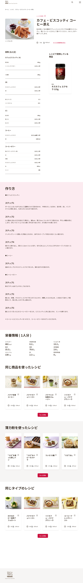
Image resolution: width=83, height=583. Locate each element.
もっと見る (43, 415)
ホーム (7, 9)
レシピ (12, 9)
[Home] (11, 2)
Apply (72, 2)
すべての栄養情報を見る (59, 42)
